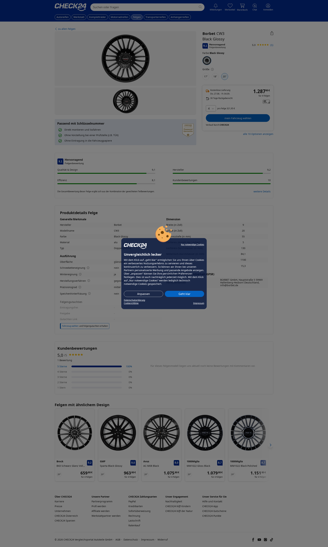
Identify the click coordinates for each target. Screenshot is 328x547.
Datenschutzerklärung (134, 300)
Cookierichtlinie (131, 303)
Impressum (198, 303)
